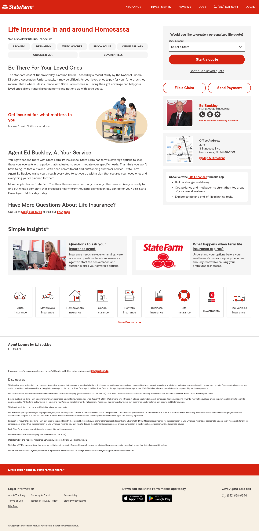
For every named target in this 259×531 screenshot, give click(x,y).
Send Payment (229, 88)
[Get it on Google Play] (159, 498)
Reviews (184, 6)
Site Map (13, 506)
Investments (161, 6)
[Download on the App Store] (133, 498)
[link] (17, 7)
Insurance (133, 6)
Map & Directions (213, 158)
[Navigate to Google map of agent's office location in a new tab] (217, 114)
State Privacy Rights (75, 501)
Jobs (202, 6)
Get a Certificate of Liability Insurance (218, 120)
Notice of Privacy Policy (44, 501)
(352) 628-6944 (228, 6)
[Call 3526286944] (202, 114)
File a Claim (184, 88)
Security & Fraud (40, 495)
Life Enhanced (197, 177)
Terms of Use (15, 501)
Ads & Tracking (16, 495)
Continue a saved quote (207, 71)
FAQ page (63, 211)
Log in (250, 6)
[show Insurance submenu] (142, 6)
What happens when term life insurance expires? (217, 246)
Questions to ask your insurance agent (87, 246)
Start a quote (207, 59)
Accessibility (71, 495)
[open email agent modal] (210, 114)
